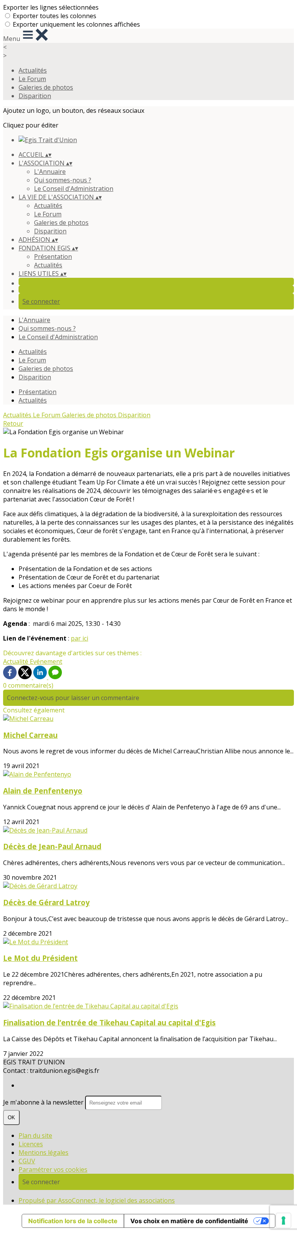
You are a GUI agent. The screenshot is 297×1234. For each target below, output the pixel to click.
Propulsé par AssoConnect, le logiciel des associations (97, 1200)
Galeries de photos (46, 87)
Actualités (33, 70)
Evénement (46, 661)
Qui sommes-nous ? (62, 180)
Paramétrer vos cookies (53, 1169)
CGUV (27, 1161)
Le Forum (32, 79)
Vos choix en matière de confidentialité (189, 1221)
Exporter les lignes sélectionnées (51, 7)
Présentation (53, 256)
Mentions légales (43, 1152)
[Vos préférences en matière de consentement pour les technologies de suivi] (283, 1220)
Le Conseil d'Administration (73, 188)
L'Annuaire (50, 171)
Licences (31, 1144)
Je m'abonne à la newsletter (44, 1102)
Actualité (16, 661)
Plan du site (35, 1135)
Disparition (35, 96)
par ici (79, 638)
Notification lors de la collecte (73, 1221)
